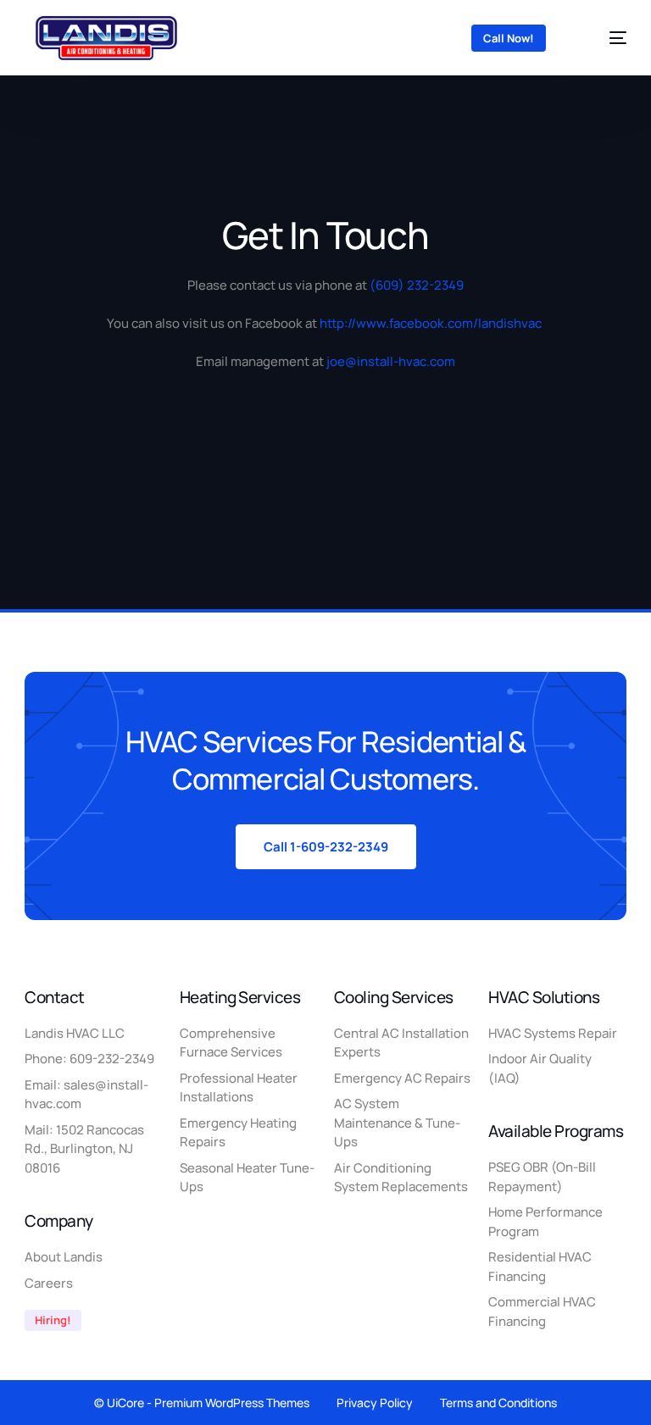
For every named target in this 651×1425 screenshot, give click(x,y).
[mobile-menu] (603, 37)
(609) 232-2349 (417, 285)
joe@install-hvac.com (390, 361)
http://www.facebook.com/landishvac (431, 323)
